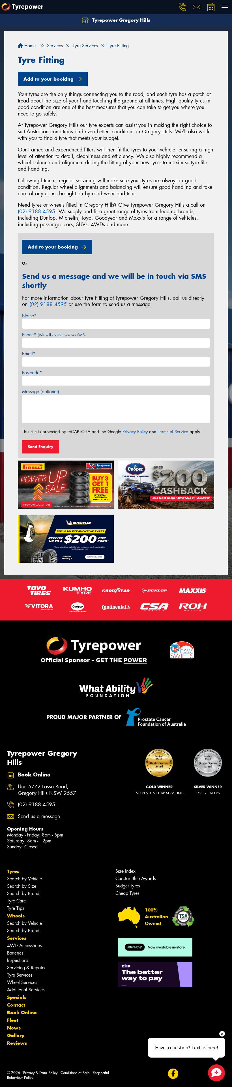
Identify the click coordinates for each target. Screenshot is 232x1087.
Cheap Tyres (127, 893)
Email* (28, 354)
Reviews (17, 1043)
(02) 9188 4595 (36, 211)
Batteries (15, 953)
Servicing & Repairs (26, 968)
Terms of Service (173, 432)
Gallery (15, 1035)
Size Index (125, 871)
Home (29, 46)
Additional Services (25, 990)
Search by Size (21, 886)
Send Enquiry (40, 446)
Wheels (16, 916)
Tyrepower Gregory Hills (120, 20)
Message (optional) (40, 392)
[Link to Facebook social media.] (173, 1073)
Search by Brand (23, 893)
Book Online (22, 1012)
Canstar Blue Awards (135, 878)
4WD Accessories (24, 946)
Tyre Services (19, 975)
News (14, 1028)
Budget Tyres (127, 886)
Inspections (17, 960)
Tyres (13, 871)
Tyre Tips (15, 908)
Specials (16, 997)
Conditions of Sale (75, 1072)
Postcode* (32, 373)
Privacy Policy (135, 432)
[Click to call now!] (182, 7)
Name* (29, 316)
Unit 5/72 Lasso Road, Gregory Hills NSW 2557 (47, 790)
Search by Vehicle (24, 879)
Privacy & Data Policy (40, 1072)
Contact (16, 1005)
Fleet (12, 1020)
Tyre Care (16, 901)
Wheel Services (22, 982)
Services (16, 938)
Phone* (54, 335)
